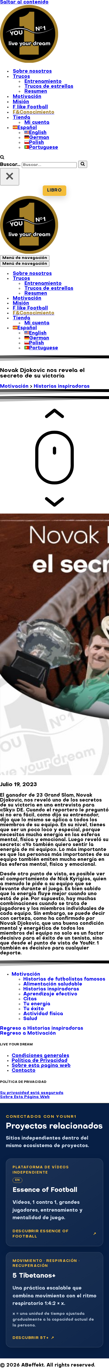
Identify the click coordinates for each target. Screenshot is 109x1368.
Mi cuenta (36, 122)
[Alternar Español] (101, 328)
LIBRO (54, 190)
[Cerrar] (9, 176)
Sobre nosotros (32, 71)
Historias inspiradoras (62, 386)
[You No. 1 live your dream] (29, 61)
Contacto (23, 1070)
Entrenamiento (43, 81)
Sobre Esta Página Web (25, 1097)
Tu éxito (33, 1009)
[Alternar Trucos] (101, 279)
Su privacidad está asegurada (31, 1093)
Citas (30, 999)
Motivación (27, 96)
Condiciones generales (40, 1056)
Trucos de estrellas (48, 86)
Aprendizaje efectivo (50, 994)
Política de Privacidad (39, 1060)
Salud (30, 1019)
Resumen (35, 91)
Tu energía (36, 1004)
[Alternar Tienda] (101, 318)
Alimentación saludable (52, 984)
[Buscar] (2, 158)
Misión (21, 102)
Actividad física (43, 1014)
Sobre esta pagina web (41, 1065)
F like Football (30, 107)
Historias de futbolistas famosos (64, 979)
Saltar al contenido (24, 2)
